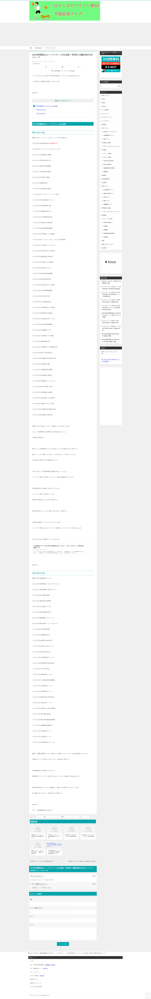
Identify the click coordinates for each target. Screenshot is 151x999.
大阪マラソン (107, 197)
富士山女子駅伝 (107, 164)
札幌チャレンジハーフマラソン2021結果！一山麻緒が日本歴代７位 (37, 852)
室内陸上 (104, 175)
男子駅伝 (104, 215)
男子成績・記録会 (106, 208)
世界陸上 (104, 124)
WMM (103, 102)
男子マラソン (105, 186)
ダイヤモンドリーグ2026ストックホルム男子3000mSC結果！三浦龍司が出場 (111, 328)
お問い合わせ (38, 48)
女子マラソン (105, 128)
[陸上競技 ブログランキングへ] (109, 355)
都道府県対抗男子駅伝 (109, 233)
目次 (31, 48)
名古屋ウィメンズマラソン (110, 131)
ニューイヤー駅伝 (108, 218)
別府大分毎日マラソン (109, 193)
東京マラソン (107, 139)
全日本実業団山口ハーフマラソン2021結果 (46, 106)
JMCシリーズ (105, 95)
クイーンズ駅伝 (107, 153)
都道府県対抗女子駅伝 (109, 168)
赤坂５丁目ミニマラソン (108, 244)
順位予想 (45, 968)
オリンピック (105, 113)
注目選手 (104, 182)
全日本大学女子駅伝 (109, 160)
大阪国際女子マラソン (109, 135)
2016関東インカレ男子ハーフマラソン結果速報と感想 (71, 835)
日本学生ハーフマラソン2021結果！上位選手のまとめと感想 (81, 861)
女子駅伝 (104, 150)
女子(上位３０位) (41, 113)
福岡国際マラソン (108, 204)
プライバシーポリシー (50, 48)
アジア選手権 (105, 110)
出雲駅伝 (106, 226)
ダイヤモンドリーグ (107, 117)
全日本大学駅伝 (107, 222)
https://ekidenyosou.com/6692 (40, 549)
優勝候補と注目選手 (50, 964)
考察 (103, 240)
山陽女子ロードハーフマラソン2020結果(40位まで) (42, 861)
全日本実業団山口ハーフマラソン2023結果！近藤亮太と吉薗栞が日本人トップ (54, 852)
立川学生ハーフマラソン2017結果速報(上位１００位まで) (54, 836)
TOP (41, 953)
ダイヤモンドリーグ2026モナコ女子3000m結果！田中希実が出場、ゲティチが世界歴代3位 (111, 294)
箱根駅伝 (106, 229)
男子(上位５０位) (41, 109)
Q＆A (103, 99)
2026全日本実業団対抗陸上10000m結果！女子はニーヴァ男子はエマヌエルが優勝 (111, 315)
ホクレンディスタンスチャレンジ (112, 146)
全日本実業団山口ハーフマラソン (44, 810)
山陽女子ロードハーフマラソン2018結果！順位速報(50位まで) (37, 836)
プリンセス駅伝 (107, 157)
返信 (94, 875)
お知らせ (104, 106)
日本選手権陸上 (106, 179)
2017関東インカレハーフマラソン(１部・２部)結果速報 (88, 835)
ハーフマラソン (36, 63)
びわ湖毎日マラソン (109, 189)
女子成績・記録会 (106, 142)
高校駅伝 (106, 171)
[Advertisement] (75, 35)
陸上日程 (104, 248)
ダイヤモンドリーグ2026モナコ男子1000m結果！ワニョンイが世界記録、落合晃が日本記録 (111, 307)
